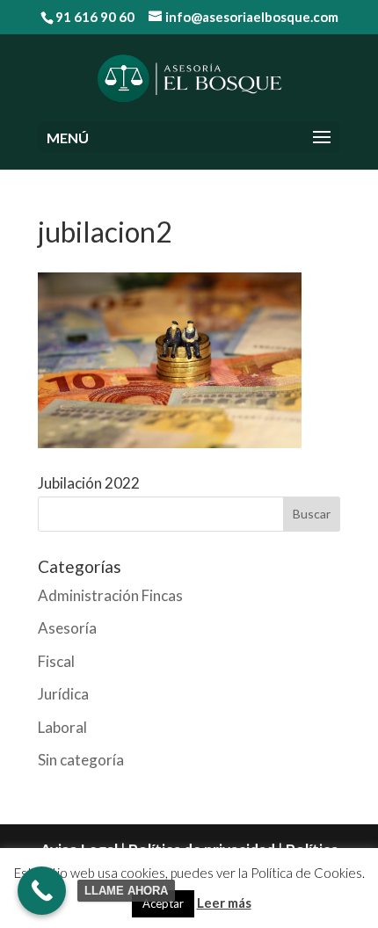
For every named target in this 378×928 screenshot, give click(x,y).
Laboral (62, 727)
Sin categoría (81, 759)
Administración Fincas (110, 595)
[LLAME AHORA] (42, 890)
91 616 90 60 (94, 17)
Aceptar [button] (163, 903)
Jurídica (63, 694)
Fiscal (56, 661)
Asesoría (67, 628)
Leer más (224, 902)
